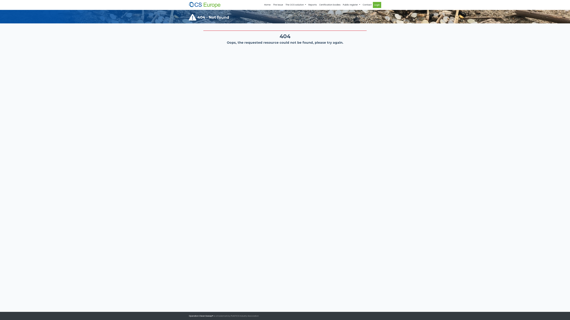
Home (267, 4)
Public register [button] (350, 4)
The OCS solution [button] (294, 4)
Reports (312, 4)
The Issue (278, 4)
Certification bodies (330, 4)
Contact (367, 4)
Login (377, 4)
